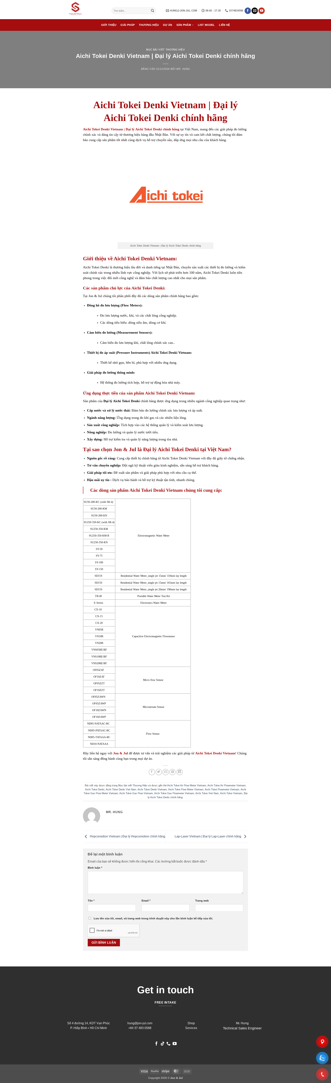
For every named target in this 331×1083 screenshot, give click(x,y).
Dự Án (167, 24)
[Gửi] (152, 10)
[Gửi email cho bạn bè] (165, 772)
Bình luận (95, 867)
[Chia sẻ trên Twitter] (159, 772)
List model (206, 24)
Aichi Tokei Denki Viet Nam (121, 789)
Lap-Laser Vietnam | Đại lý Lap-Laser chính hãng (208, 836)
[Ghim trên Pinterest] (172, 772)
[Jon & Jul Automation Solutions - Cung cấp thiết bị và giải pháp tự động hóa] (86, 9)
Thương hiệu (149, 24)
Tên (91, 900)
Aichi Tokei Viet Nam (207, 793)
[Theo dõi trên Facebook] (248, 10)
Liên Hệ (224, 24)
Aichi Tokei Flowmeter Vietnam (222, 789)
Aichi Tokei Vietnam (231, 793)
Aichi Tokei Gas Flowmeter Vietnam (174, 793)
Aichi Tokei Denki (94, 789)
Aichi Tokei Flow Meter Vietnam (185, 789)
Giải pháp (127, 24)
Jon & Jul (95, 296)
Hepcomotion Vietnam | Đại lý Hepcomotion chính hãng (127, 836)
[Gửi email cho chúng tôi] (255, 10)
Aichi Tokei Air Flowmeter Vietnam (226, 785)
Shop (191, 1023)
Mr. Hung (183, 69)
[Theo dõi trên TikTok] (163, 1044)
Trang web (202, 900)
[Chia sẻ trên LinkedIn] (179, 772)
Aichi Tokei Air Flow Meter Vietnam (186, 785)
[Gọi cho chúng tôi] (168, 1044)
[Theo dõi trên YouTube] (261, 10)
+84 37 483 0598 (139, 1028)
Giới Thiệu (108, 24)
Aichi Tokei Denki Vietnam (152, 789)
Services (191, 1028)
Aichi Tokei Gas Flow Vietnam (136, 793)
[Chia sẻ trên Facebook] (152, 772)
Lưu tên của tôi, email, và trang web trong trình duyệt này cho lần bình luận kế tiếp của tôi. (153, 918)
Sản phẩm (183, 24)
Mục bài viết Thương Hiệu (165, 49)
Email (146, 900)
